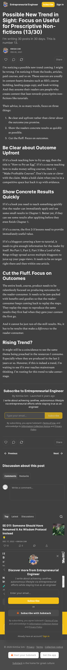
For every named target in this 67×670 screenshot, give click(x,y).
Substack (17, 663)
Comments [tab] (10, 476)
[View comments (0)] (13, 59)
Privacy (30, 646)
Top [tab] (6, 516)
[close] (57, 556)
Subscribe (48, 4)
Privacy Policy (35, 626)
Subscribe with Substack (36, 613)
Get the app (49, 655)
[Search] (61, 516)
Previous (12, 453)
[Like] (6, 59)
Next (56, 453)
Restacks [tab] (24, 476)
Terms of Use (51, 620)
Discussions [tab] (27, 516)
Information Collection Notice (43, 623)
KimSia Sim (15, 49)
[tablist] (17, 476)
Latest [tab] (15, 516)
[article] (33, 536)
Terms (39, 646)
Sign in (60, 4)
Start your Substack (25, 655)
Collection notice (54, 646)
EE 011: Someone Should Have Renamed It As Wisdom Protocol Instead (25, 529)
